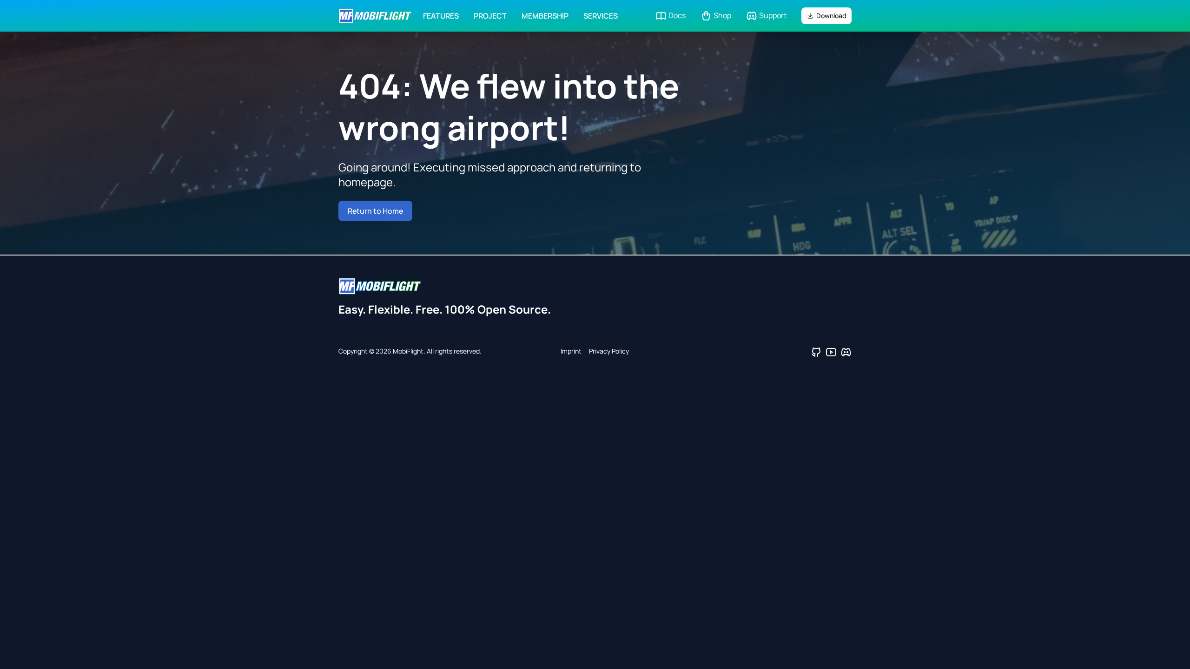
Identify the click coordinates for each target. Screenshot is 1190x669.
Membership (545, 16)
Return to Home (375, 211)
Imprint (571, 351)
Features (441, 16)
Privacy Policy (609, 351)
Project (490, 16)
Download (831, 15)
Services (600, 16)
